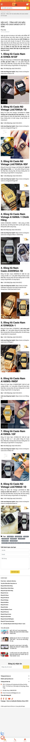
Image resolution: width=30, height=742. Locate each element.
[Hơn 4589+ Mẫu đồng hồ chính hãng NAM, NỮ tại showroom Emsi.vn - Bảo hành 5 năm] (15, 1)
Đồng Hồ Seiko (4, 607)
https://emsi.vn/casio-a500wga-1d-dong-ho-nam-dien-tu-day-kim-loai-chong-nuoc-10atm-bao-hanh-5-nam (14, 287)
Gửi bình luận (15, 572)
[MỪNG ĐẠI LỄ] (4, 639)
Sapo (23, 706)
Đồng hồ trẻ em (4, 592)
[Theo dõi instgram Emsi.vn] (6, 699)
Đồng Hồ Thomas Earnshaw (7, 621)
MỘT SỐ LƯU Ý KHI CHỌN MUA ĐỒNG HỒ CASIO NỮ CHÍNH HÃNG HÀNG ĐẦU (19, 632)
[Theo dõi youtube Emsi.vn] (9, 699)
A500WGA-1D (13, 538)
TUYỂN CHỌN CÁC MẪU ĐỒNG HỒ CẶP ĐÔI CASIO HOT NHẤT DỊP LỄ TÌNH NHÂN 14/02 (19, 654)
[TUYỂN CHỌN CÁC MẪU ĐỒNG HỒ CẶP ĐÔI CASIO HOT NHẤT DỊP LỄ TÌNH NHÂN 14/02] (4, 654)
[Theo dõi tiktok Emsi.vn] (12, 699)
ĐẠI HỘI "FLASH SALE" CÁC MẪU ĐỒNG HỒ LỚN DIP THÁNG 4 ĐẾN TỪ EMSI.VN (19, 647)
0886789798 (13, 690)
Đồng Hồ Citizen (5, 595)
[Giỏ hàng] (27, 4)
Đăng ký (26, 667)
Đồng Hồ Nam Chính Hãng (7, 588)
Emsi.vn (13, 706)
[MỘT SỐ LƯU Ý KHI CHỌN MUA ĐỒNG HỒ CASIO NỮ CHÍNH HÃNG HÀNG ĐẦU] (4, 632)
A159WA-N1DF (18, 536)
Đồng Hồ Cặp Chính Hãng (7, 590)
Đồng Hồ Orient (4, 604)
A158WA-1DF (10, 536)
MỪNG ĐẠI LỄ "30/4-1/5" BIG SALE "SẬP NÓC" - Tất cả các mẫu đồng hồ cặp (19, 639)
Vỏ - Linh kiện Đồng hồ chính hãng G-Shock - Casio (13, 623)
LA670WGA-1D (5, 540)
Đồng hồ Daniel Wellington (7, 619)
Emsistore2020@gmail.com (13, 693)
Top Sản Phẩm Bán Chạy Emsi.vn (9, 583)
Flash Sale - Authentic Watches (8, 581)
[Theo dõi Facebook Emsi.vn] (1, 699)
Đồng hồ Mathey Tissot (6, 609)
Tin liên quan (5, 628)
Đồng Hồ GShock (5, 597)
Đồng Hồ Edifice (5, 602)
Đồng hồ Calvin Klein (6, 616)
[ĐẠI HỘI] (4, 647)
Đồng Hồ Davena (5, 611)
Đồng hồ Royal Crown (6, 614)
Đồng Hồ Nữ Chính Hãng (7, 585)
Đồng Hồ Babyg (4, 600)
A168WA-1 (26, 536)
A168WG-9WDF (5, 538)
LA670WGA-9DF (13, 540)
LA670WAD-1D (21, 538)
